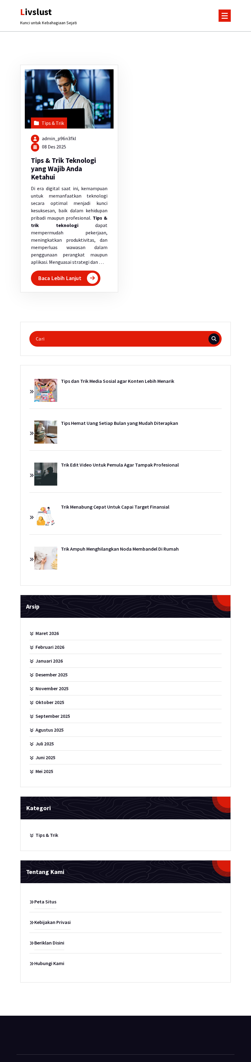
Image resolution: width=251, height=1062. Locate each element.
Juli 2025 (45, 744)
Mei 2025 (44, 771)
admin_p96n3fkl (59, 138)
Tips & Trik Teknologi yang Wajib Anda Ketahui (63, 169)
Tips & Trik (53, 123)
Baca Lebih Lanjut (59, 278)
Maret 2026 (47, 633)
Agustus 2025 (50, 730)
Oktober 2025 (50, 702)
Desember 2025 (52, 674)
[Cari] (213, 338)
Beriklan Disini (49, 943)
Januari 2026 (49, 661)
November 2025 (52, 688)
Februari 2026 (50, 647)
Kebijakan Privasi (52, 922)
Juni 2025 (45, 757)
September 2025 (53, 716)
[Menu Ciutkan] (225, 16)
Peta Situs (45, 901)
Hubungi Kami (49, 963)
